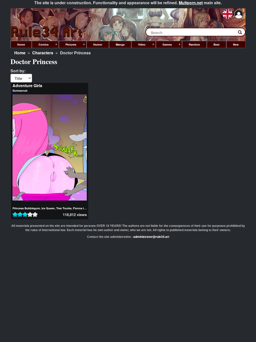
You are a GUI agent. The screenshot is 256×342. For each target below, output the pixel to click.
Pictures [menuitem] (67, 45)
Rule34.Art (46, 32)
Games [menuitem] (164, 45)
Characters (42, 53)
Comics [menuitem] (40, 45)
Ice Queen (48, 208)
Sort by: (18, 71)
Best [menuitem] (217, 44)
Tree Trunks (64, 208)
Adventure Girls (27, 85)
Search (242, 33)
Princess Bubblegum (26, 208)
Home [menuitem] (21, 44)
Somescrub (20, 90)
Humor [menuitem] (97, 44)
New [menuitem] (236, 44)
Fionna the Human (85, 208)
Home (20, 53)
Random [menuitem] (194, 44)
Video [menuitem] (138, 45)
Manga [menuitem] (120, 44)
